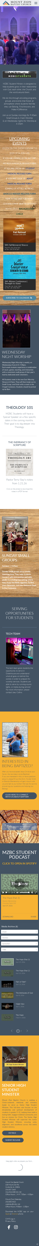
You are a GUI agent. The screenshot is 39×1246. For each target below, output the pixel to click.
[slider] (8, 892)
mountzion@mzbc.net (13, 1192)
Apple (7, 1214)
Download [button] (8, 917)
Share (33, 917)
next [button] (26, 1031)
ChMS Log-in (10, 1219)
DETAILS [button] (12, 1133)
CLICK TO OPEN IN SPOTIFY (19, 863)
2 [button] (21, 1031)
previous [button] (12, 1031)
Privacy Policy (10, 1221)
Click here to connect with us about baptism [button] (17, 796)
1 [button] (17, 1031)
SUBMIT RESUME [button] (12, 1140)
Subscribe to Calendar (17, 298)
